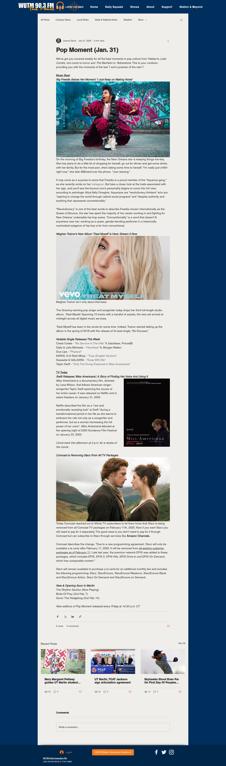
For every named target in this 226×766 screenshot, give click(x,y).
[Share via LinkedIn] (72, 616)
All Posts (45, 19)
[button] (181, 19)
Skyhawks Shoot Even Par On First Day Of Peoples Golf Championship (161, 681)
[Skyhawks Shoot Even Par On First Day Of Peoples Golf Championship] (163, 661)
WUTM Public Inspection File (55, 758)
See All (181, 643)
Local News (83, 19)
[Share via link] (80, 616)
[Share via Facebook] (57, 616)
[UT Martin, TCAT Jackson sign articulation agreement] (113, 661)
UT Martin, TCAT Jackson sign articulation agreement (113, 681)
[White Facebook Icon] (156, 752)
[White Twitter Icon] (164, 752)
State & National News (106, 19)
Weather (128, 19)
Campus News (63, 19)
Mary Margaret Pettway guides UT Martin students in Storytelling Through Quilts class (62, 681)
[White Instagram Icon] (171, 752)
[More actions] (168, 41)
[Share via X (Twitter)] (65, 616)
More (140, 19)
